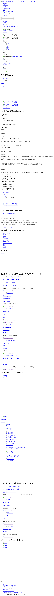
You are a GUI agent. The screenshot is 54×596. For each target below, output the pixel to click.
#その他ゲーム (6, 78)
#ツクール (5, 240)
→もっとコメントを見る (6, 227)
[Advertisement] (10, 263)
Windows (2, 253)
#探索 (4, 22)
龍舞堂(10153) (4, 419)
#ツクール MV (6, 241)
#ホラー (5, 21)
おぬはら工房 (6, 330)
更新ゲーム (5, 5)
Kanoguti (5, 345)
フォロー (3, 86)
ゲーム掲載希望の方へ (8, 591)
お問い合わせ (6, 589)
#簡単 (4, 236)
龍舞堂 (2, 83)
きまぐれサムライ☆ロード (9, 282)
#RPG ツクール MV (7, 243)
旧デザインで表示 (7, 588)
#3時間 (4, 247)
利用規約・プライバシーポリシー (11, 584)
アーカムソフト (7, 361)
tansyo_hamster (6, 298)
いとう (4, 314)
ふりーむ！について (8, 586)
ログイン (16, 26)
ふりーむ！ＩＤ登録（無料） (7, 26)
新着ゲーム (5, 3)
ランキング (5, 6)
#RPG (4, 244)
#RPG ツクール (6, 233)
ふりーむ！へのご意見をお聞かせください (13, 592)
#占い (4, 234)
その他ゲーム (6, 196)
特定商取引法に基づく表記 (9, 585)
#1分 (4, 245)
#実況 (4, 237)
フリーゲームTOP (7, 194)
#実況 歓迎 (5, 238)
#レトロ (5, 24)
